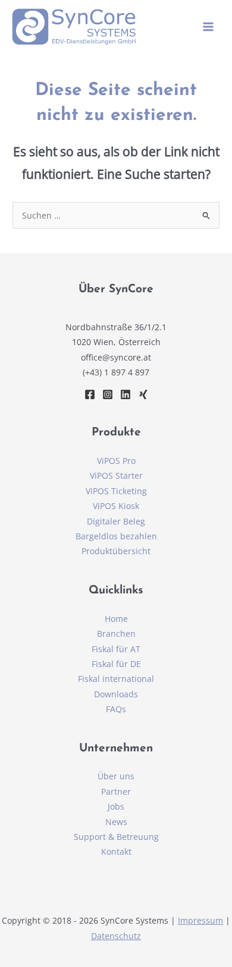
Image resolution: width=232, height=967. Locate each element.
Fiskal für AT (116, 649)
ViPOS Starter (116, 475)
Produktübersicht (116, 551)
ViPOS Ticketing (116, 491)
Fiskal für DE (116, 663)
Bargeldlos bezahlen (116, 536)
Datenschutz (116, 935)
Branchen (116, 633)
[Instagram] (107, 394)
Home (116, 618)
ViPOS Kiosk (116, 505)
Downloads (116, 694)
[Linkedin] (125, 394)
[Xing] (143, 394)
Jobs (116, 806)
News (116, 821)
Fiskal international (116, 678)
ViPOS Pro (116, 460)
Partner (116, 791)
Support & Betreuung (116, 836)
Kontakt (116, 851)
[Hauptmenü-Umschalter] (208, 27)
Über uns (116, 776)
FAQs (116, 709)
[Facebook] (89, 394)
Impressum (200, 920)
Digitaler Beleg (116, 521)
